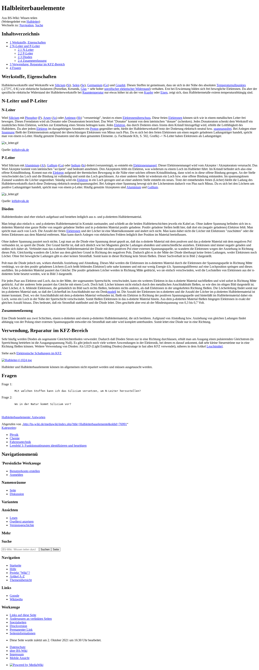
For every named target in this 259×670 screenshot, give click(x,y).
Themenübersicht (21, 580)
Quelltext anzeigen (22, 521)
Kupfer (148, 92)
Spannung (8, 132)
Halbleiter (33, 21)
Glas (84, 89)
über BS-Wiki (18, 650)
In (83, 165)
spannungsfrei (222, 128)
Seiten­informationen (22, 633)
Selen (76, 85)
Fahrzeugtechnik (20, 442)
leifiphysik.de (20, 149)
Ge (106, 85)
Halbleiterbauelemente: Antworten (23, 417)
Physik (14, 434)
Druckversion (18, 626)
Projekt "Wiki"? (20, 572)
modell (111, 291)
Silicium (60, 85)
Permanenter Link (21, 629)
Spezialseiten (18, 622)
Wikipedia (16, 599)
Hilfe (13, 569)
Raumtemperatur (93, 92)
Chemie (15, 438)
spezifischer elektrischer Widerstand (127, 89)
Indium (75, 165)
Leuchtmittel (215, 346)
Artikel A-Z (17, 576)
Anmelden (16, 474)
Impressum (17, 654)
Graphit (120, 85)
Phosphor (31, 117)
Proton (94, 128)
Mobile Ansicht (19, 658)
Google (14, 595)
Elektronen (175, 117)
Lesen (13, 518)
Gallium (52, 165)
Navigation (26, 25)
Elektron (119, 125)
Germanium (94, 85)
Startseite (15, 565)
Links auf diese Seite (23, 615)
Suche (39, 25)
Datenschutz (17, 647)
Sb (79, 117)
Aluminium (32, 165)
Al (42, 165)
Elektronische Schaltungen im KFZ (39, 353)
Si (68, 85)
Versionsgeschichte (22, 525)
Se (83, 85)
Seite (13, 490)
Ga (61, 165)
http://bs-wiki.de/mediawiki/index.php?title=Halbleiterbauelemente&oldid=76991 (75, 424)
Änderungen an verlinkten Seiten (31, 618)
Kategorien (9, 427)
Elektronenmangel (145, 165)
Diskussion (17, 494)
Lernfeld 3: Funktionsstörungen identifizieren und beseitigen (48, 445)
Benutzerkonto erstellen (25, 471)
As (54, 117)
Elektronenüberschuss (137, 117)
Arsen (47, 117)
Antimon (70, 117)
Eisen (164, 92)
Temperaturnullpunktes (231, 85)
